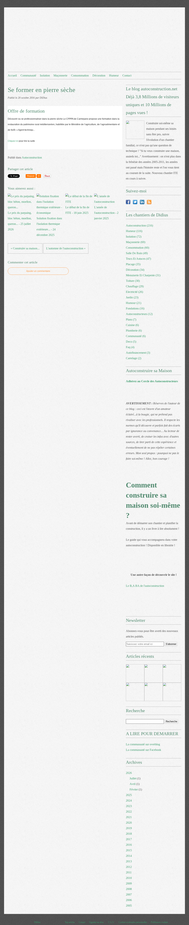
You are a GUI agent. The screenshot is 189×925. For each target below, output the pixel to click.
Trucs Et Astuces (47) (138, 258)
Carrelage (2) (133, 358)
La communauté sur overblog (143, 744)
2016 (129, 844)
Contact (126, 75)
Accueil (12, 75)
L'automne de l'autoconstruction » (65, 248)
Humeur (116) (134, 231)
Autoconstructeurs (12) (139, 314)
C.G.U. (111, 922)
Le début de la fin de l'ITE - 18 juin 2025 (77, 210)
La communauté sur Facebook (143, 749)
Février (134, 789)
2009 (129, 883)
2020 (129, 822)
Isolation (45, 75)
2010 (129, 877)
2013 (129, 861)
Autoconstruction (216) (139, 225)
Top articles (70, 922)
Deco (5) (131, 341)
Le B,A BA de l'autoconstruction (145, 585)
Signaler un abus (96, 922)
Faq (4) (130, 347)
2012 (129, 866)
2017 (129, 839)
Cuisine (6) (132, 325)
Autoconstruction (32, 157)
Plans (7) (131, 319)
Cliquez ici (13, 141)
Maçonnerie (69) (135, 242)
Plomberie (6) (134, 330)
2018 (129, 833)
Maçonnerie (60, 75)
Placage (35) (133, 264)
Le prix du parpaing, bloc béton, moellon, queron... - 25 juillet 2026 (20, 221)
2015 (129, 850)
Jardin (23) (132, 297)
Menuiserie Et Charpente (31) (143, 275)
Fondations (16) (135, 308)
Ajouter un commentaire (38, 271)
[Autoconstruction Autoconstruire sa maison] (135, 130)
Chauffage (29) (135, 286)
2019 (129, 828)
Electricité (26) (134, 291)
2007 (129, 894)
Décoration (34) (135, 269)
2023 (129, 806)
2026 (129, 772)
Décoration (98, 75)
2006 (129, 900)
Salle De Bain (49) (137, 253)
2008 (129, 889)
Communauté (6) (136, 336)
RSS (149, 202)
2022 (129, 811)
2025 (129, 795)
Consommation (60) (137, 247)
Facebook (128, 202)
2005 (129, 905)
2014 (129, 855)
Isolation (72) (133, 236)
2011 (129, 872)
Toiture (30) (133, 280)
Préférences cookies (159, 922)
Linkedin (142, 202)
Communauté (28, 75)
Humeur (114, 75)
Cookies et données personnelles (132, 922)
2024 (129, 800)
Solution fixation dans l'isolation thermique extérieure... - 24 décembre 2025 (49, 226)
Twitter (135, 202)
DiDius (37, 922)
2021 (129, 817)
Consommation (80, 75)
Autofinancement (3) (138, 352)
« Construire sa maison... (25, 248)
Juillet (133, 778)
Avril (132, 783)
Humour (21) (133, 302)
